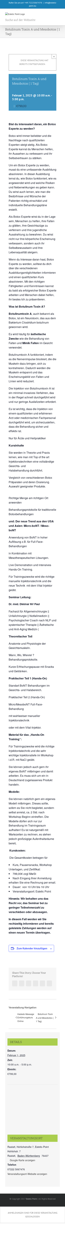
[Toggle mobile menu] (58, 15)
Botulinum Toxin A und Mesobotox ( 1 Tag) (45, 1018)
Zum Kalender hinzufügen (32, 948)
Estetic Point (31, 1198)
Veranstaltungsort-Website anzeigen (27, 1174)
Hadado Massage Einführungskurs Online (25, 1017)
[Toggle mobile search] (52, 15)
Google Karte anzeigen (22, 1160)
